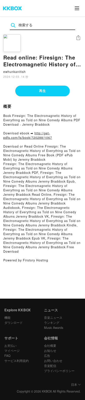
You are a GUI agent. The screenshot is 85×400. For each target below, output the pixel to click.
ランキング (51, 322)
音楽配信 (50, 365)
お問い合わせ (53, 360)
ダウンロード (13, 322)
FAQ (7, 355)
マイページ (12, 350)
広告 (47, 355)
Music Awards (53, 327)
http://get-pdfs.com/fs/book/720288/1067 (27, 135)
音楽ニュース (53, 317)
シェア (78, 38)
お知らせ (50, 350)
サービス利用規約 (16, 360)
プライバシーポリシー (59, 370)
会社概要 (50, 345)
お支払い (10, 345)
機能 (7, 317)
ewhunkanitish (14, 71)
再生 (42, 90)
